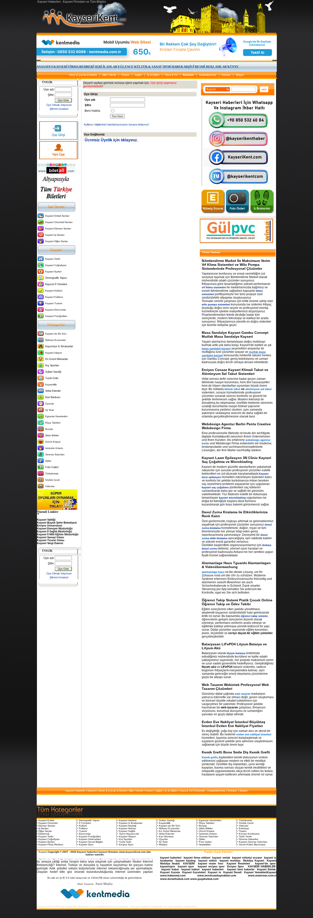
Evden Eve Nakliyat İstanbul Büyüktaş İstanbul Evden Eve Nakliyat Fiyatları (233, 724)
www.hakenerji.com (173, 875)
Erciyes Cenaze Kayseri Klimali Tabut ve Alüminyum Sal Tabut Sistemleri (235, 372)
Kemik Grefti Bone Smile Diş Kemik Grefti (236, 752)
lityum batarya (236, 653)
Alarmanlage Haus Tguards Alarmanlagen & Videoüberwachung (236, 565)
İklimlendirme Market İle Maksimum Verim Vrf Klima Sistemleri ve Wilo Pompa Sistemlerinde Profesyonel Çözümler (236, 264)
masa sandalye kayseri (216, 348)
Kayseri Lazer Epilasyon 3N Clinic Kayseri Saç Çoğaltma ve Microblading (236, 460)
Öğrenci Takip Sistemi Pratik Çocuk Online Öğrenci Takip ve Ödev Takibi (237, 602)
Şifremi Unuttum (59, 108)
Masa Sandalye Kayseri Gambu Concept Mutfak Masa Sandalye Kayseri (235, 334)
